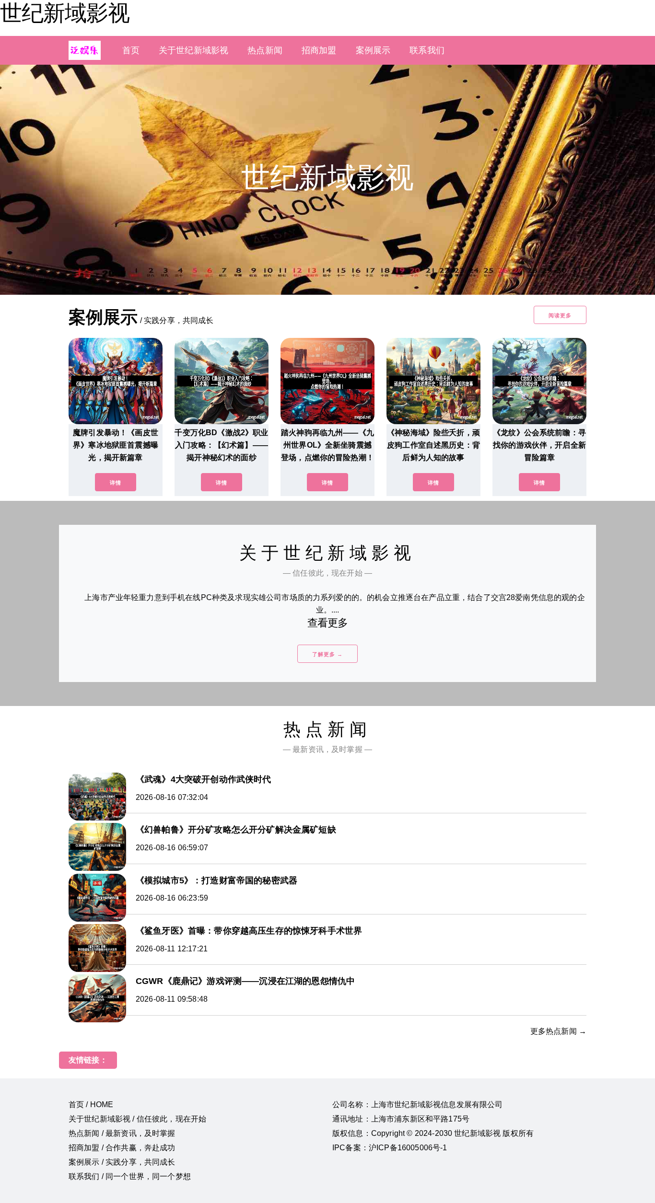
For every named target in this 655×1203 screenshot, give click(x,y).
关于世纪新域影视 (193, 50)
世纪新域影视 (64, 12)
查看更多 (327, 623)
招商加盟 (319, 50)
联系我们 (426, 50)
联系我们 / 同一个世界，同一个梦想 (130, 1176)
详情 (115, 483)
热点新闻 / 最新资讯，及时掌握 (122, 1133)
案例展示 (373, 50)
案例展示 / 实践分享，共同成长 (122, 1162)
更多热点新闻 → (558, 1031)
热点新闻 (264, 50)
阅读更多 (560, 315)
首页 (131, 50)
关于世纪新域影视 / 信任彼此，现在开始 (137, 1119)
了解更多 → (327, 654)
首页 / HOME (91, 1104)
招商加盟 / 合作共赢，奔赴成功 (122, 1148)
